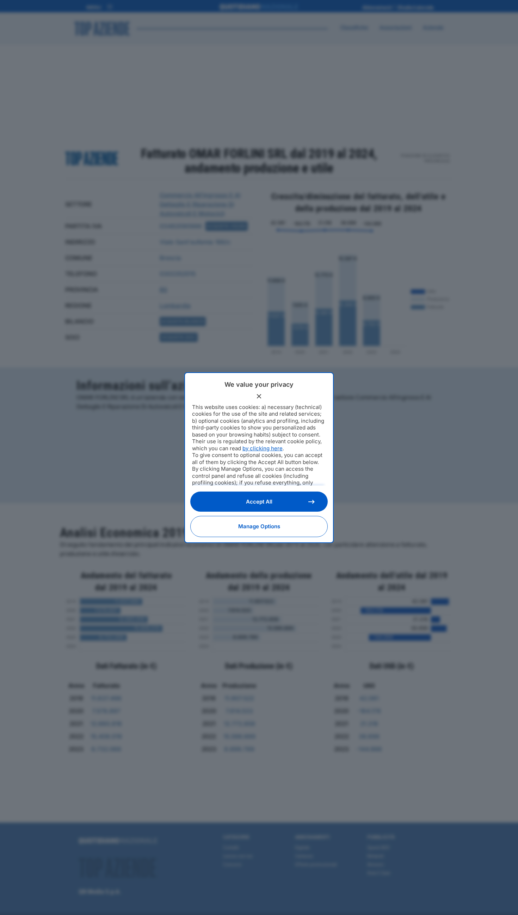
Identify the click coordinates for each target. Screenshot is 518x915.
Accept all (259, 501)
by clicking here (262, 448)
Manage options (259, 526)
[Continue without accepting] (259, 396)
